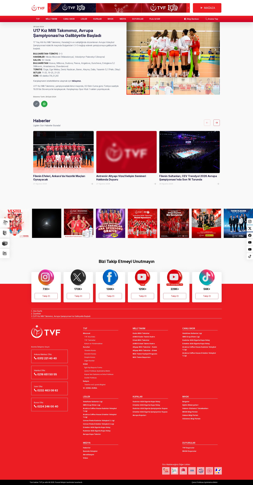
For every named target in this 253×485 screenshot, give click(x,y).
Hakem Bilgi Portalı (190, 415)
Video (85, 458)
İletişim (86, 381)
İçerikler (37, 313)
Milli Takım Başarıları (142, 357)
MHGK (110, 19)
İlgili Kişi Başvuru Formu (93, 367)
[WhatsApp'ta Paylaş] (44, 104)
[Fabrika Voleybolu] (166, 470)
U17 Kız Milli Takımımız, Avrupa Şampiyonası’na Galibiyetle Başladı (62, 316)
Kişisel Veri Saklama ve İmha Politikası (98, 374)
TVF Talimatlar (89, 340)
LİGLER (84, 19)
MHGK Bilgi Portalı (190, 412)
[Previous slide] (131, 49)
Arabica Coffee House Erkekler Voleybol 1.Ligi (199, 354)
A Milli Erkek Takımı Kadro (144, 344)
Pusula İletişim (60, 482)
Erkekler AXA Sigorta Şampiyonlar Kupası (150, 412)
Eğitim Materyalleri (190, 405)
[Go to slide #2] (161, 86)
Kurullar (86, 347)
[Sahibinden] (174, 223)
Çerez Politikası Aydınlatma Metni (97, 371)
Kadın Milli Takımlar (141, 333)
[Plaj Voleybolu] (174, 470)
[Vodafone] (142, 223)
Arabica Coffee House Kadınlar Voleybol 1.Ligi (199, 348)
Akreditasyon (88, 455)
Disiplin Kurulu (89, 357)
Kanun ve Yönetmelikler (93, 344)
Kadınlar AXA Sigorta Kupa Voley (196, 340)
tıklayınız (76, 81)
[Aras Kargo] (110, 223)
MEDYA (123, 19)
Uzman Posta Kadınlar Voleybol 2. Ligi (99, 420)
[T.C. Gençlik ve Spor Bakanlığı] (209, 470)
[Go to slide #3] (184, 86)
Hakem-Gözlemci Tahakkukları (195, 408)
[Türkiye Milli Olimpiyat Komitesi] (183, 470)
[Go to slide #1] (138, 86)
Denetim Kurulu (90, 354)
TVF (38, 19)
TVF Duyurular (188, 448)
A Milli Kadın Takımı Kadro (144, 337)
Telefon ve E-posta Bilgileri (95, 385)
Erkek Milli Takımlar (141, 340)
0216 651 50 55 (47, 374)
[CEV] (218, 470)
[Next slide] (215, 49)
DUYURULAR (137, 19)
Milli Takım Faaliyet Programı (145, 354)
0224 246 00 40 (47, 406)
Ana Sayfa (37, 311)
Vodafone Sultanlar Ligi (192, 333)
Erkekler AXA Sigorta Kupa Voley (196, 344)
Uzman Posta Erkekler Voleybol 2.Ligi (98, 424)
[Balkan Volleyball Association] (200, 470)
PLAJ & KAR (154, 19)
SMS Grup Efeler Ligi (191, 337)
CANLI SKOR (69, 19)
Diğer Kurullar (89, 361)
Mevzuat (86, 333)
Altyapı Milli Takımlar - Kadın (145, 347)
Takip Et (46, 296)
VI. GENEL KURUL (90, 388)
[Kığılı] (206, 223)
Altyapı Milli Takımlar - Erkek (145, 350)
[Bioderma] (46, 223)
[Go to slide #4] (208, 86)
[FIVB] (192, 470)
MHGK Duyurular (189, 451)
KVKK (85, 364)
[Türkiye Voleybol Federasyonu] (38, 8)
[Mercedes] (14, 223)
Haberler (87, 448)
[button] (188, 8)
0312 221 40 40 (47, 358)
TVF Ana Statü (89, 337)
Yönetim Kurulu (90, 350)
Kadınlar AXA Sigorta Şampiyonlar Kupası (150, 408)
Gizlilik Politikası (90, 378)
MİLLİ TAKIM (51, 19)
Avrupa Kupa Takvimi (92, 434)
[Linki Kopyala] (36, 104)
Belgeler (185, 402)
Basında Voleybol (90, 451)
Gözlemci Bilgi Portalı (191, 419)
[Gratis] (78, 223)
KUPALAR (97, 19)
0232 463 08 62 (47, 390)
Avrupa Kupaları (139, 415)
